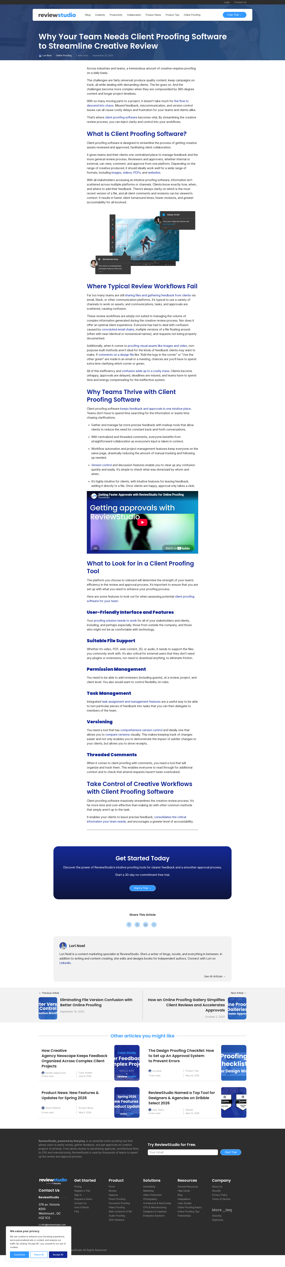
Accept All (58, 1254)
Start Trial (231, 1152)
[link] (142, 858)
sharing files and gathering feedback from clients (158, 295)
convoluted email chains (118, 329)
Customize (19, 1254)
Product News (86, 1107)
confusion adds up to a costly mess (145, 371)
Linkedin (65, 963)
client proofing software (121, 117)
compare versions (117, 734)
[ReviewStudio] (57, 15)
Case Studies (85, 1072)
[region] (38, 1243)
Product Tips (192, 1070)
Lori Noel (47, 55)
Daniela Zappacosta (55, 1072)
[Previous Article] (48, 1008)
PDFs (137, 172)
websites (154, 172)
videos (127, 172)
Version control (101, 465)
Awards (189, 1109)
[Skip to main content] (243, 37)
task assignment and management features (131, 701)
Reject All (39, 1254)
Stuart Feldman (53, 1107)
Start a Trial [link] (141, 888)
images (116, 172)
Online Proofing (64, 55)
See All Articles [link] (213, 976)
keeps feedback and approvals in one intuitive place (155, 408)
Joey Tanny (158, 1109)
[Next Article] (237, 1008)
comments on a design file (116, 354)
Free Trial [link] (233, 14)
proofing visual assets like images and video (157, 346)
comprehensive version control (141, 730)
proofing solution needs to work (116, 620)
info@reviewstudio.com (54, 1224)
